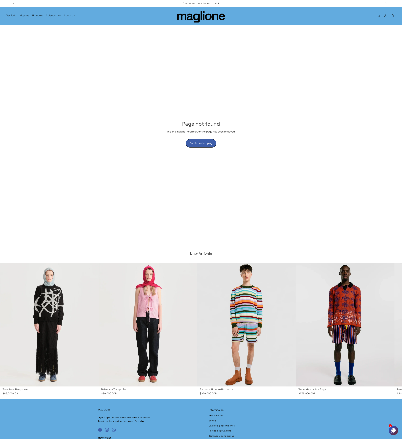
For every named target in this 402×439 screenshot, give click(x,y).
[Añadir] (94, 381)
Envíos (212, 420)
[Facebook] (100, 430)
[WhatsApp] (114, 430)
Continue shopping (201, 143)
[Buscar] (378, 15)
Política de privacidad (220, 430)
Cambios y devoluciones (222, 425)
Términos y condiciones (221, 435)
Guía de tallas (216, 415)
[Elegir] (291, 381)
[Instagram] (107, 430)
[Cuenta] (385, 15)
